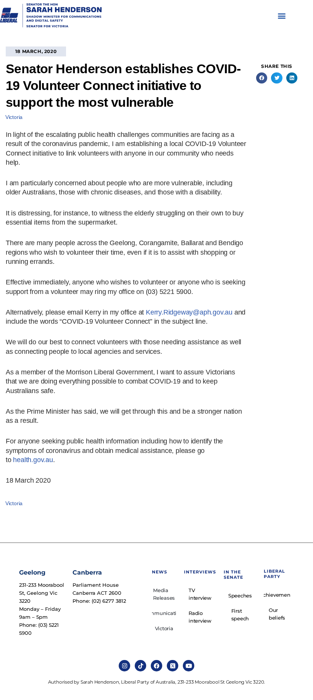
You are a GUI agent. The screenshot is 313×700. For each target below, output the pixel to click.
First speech (240, 614)
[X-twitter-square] (172, 665)
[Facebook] (156, 665)
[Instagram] (124, 665)
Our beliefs (277, 614)
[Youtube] (188, 665)
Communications (164, 613)
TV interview (200, 594)
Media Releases (164, 594)
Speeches (240, 595)
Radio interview (200, 617)
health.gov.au (33, 460)
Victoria (14, 117)
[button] (282, 16)
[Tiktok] (140, 665)
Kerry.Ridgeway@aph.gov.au (189, 312)
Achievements (277, 595)
